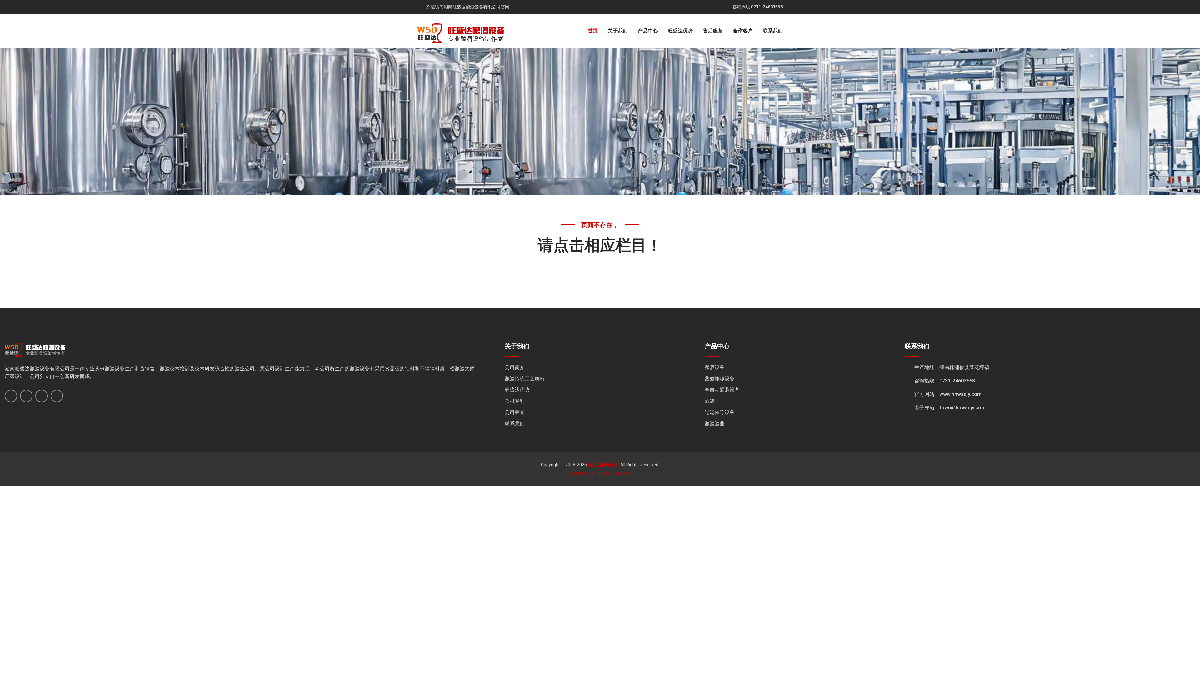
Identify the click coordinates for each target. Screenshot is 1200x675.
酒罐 (710, 401)
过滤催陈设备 (720, 412)
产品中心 (648, 31)
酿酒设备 (715, 367)
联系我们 (773, 31)
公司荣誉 (515, 412)
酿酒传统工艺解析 (525, 379)
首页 (593, 31)
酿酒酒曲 (715, 424)
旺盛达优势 (680, 31)
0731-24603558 (767, 6)
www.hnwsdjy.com (960, 394)
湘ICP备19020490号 (590, 473)
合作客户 (743, 31)
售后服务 (713, 31)
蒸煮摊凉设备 (720, 379)
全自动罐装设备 (722, 390)
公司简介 (515, 367)
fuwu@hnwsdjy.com (962, 408)
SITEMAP (621, 473)
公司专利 (515, 401)
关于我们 (618, 31)
